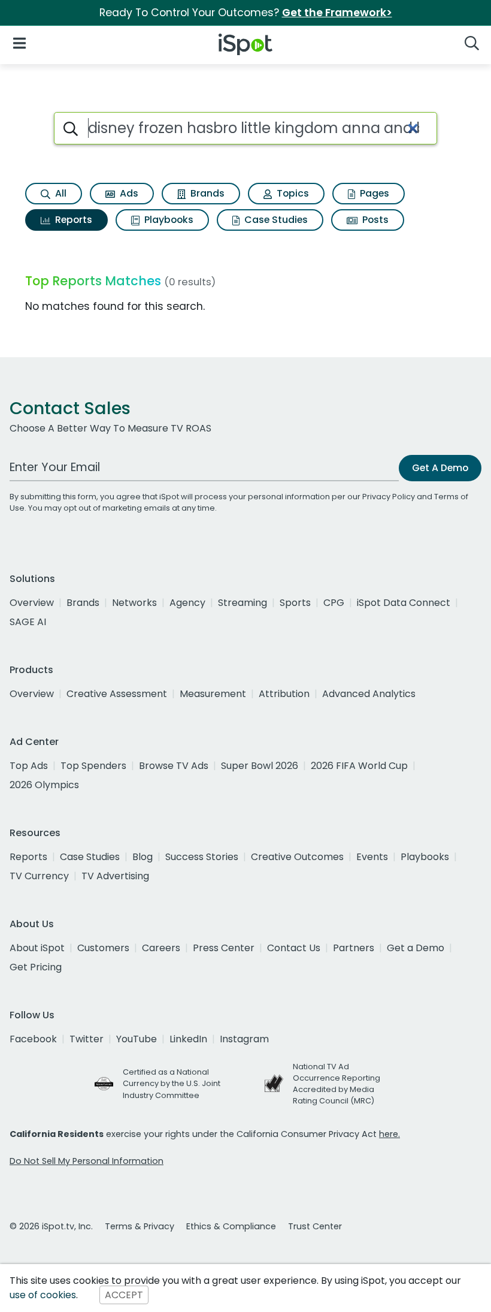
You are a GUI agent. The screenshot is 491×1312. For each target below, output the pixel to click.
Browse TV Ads (173, 766)
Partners (353, 948)
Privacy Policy (388, 496)
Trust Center (315, 1226)
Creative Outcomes (297, 857)
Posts (374, 220)
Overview (32, 603)
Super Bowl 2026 (259, 766)
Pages (373, 193)
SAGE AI (28, 622)
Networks (134, 603)
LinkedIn (188, 1039)
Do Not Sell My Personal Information (86, 1161)
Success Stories (201, 857)
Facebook (33, 1039)
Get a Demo (415, 948)
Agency (187, 603)
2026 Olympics (44, 785)
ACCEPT (124, 1295)
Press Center (223, 948)
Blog (142, 857)
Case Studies (275, 220)
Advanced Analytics (369, 694)
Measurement (213, 694)
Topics (291, 193)
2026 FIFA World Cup (359, 766)
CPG (333, 603)
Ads (127, 193)
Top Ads (29, 766)
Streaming (242, 603)
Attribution (284, 694)
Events (372, 857)
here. (389, 1134)
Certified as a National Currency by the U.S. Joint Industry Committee (171, 1083)
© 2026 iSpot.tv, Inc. (51, 1226)
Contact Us (293, 948)
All (59, 193)
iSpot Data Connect (403, 603)
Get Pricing (36, 967)
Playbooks (167, 220)
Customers (103, 948)
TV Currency (39, 876)
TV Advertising (115, 876)
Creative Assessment (116, 694)
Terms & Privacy (139, 1226)
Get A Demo (440, 468)
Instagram (244, 1039)
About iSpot (37, 948)
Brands (206, 193)
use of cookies (43, 1295)
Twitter (86, 1039)
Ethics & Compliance (231, 1226)
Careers (161, 948)
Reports (72, 220)
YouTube (136, 1039)
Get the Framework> (337, 12)
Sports (295, 603)
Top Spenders (93, 766)
